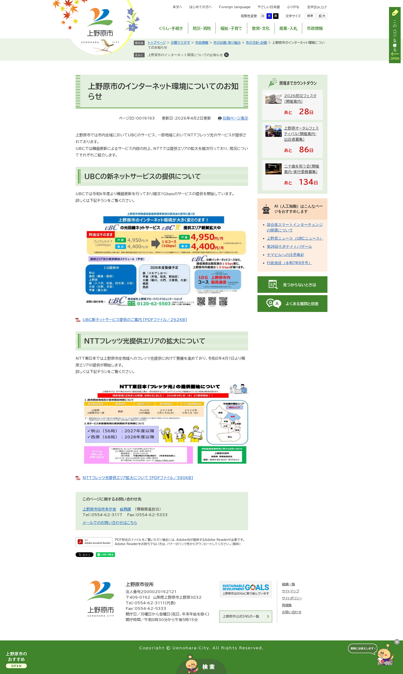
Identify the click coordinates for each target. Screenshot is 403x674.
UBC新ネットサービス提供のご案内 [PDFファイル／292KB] (135, 319)
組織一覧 (288, 584)
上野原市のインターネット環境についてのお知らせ (185, 55)
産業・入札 (288, 28)
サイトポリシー (292, 598)
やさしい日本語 (268, 7)
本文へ (177, 7)
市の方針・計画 (256, 42)
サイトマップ (290, 591)
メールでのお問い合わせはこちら (110, 523)
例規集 (287, 605)
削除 (226, 54)
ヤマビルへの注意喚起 (285, 255)
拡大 (322, 16)
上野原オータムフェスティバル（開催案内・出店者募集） (301, 133)
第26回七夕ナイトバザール (289, 247)
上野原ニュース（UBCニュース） (295, 238)
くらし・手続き (171, 28)
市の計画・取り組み (227, 42)
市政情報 (315, 28)
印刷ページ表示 (235, 118)
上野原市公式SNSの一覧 (241, 616)
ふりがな (293, 7)
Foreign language (234, 7)
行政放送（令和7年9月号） (289, 263)
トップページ (157, 42)
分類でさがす (180, 42)
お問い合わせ (292, 612)
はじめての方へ (200, 7)
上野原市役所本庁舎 (99, 509)
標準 (310, 15)
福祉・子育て (231, 28)
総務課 (125, 509)
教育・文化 (261, 28)
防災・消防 (202, 28)
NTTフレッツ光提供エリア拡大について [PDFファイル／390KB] (138, 478)
